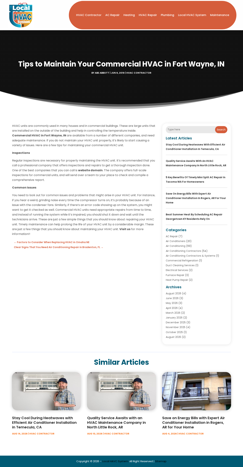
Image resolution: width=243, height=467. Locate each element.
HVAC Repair (148, 15)
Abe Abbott (102, 73)
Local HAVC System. (115, 461)
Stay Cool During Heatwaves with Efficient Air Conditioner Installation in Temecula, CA (44, 422)
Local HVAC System (192, 15)
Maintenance (219, 15)
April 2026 (172, 308)
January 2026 (174, 317)
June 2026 (172, 298)
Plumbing (167, 15)
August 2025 (173, 337)
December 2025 (176, 322)
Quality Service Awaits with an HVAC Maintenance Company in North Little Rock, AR (116, 422)
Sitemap (161, 461)
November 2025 (175, 327)
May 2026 (172, 303)
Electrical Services (177, 270)
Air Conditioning (175, 246)
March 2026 (173, 313)
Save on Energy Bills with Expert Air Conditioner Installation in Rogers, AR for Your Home (196, 198)
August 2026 (173, 293)
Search (221, 129)
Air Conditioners (175, 241)
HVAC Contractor (88, 15)
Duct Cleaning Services (180, 265)
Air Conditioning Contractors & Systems (190, 256)
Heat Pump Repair (177, 280)
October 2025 (174, 332)
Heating (129, 15)
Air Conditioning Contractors (183, 251)
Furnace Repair (175, 275)
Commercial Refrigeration (182, 260)
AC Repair (112, 15)
